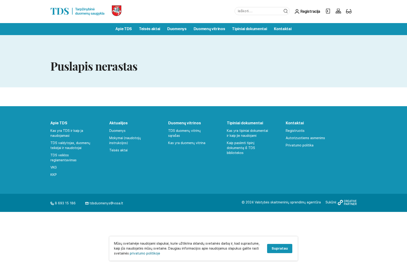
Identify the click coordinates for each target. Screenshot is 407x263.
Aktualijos (118, 123)
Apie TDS (123, 29)
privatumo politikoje (145, 253)
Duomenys (176, 29)
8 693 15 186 (65, 203)
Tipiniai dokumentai (249, 29)
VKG (53, 167)
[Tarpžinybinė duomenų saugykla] (77, 10)
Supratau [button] (280, 248)
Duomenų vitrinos (209, 29)
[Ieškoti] (285, 11)
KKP (53, 175)
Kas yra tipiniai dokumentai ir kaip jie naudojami (247, 133)
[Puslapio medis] (338, 11)
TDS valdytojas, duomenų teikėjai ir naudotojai (70, 145)
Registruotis (295, 131)
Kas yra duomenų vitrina (186, 143)
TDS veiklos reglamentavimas (63, 157)
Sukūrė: (332, 202)
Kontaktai (282, 29)
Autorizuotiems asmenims (305, 138)
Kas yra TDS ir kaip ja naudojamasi (66, 133)
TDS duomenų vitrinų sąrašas (184, 133)
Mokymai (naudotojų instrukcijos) (125, 140)
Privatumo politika (299, 145)
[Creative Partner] (347, 204)
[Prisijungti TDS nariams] (327, 11)
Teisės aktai (149, 29)
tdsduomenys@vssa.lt (106, 203)
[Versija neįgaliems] (348, 11)
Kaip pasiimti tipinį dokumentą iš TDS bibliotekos (241, 148)
